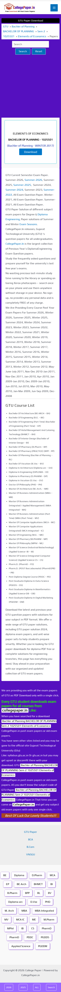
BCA (30, 839)
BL (38, 893)
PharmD (46, 928)
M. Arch (9, 910)
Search (23, 51)
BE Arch (21, 884)
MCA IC (20, 919)
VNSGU (30, 854)
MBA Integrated (44, 910)
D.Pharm (37, 875)
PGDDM (42, 946)
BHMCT (38, 884)
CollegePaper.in (23, 804)
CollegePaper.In (15, 243)
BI (51, 884)
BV (49, 893)
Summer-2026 (33, 179)
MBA (24, 910)
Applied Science (20, 946)
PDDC (30, 937)
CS (32, 928)
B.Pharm (12, 893)
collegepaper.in (15, 710)
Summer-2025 (22, 184)
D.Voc (33, 901)
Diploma (19, 875)
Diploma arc (15, 901)
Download (30, 151)
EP (7, 884)
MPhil (10, 928)
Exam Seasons (28, 224)
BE (5, 875)
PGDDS (45, 937)
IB (22, 928)
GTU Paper (30, 831)
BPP (27, 893)
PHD (47, 901)
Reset (38, 51)
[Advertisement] (30, 86)
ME (34, 919)
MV (6, 919)
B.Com (30, 846)
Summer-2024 (14, 189)
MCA (52, 875)
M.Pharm (49, 919)
